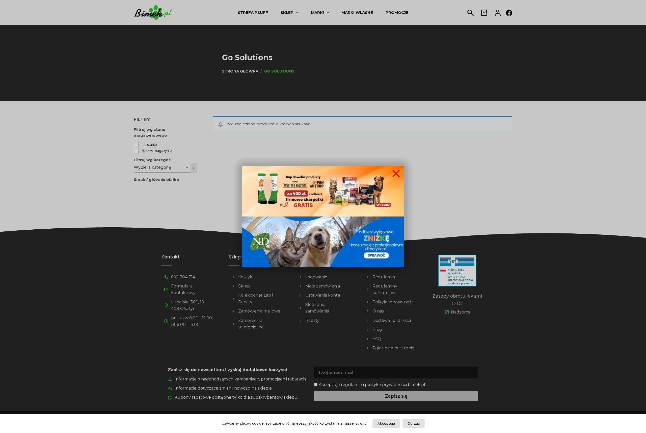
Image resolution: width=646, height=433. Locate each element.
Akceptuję (386, 423)
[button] (396, 174)
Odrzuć (414, 423)
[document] (323, 216)
